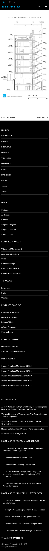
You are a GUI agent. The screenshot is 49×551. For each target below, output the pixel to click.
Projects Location (8, 229)
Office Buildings (8, 263)
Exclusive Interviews (10, 312)
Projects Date (7, 234)
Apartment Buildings (10, 254)
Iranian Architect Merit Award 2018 (16, 385)
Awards (4, 141)
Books (4, 180)
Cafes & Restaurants (10, 268)
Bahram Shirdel (7, 322)
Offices (4, 219)
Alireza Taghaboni (8, 327)
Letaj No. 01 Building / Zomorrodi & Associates (25, 510)
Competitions (7, 136)
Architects (5, 215)
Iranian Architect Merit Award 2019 (16, 380)
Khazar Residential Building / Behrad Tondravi (25, 17)
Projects (5, 130)
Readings (5, 152)
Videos (4, 186)
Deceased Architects (10, 346)
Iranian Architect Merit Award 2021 (16, 371)
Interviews (6, 147)
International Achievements (13, 351)
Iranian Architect (10, 6)
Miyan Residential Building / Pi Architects (22, 516)
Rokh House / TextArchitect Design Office (23, 523)
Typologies (6, 158)
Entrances (5, 288)
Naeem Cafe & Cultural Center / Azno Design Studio (23, 429)
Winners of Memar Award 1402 (18, 457)
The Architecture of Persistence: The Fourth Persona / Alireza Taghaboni (23, 449)
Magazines (6, 175)
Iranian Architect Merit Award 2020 (16, 376)
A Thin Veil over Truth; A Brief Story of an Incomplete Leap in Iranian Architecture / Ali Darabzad (24, 408)
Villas (3, 259)
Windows (5, 298)
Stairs (3, 293)
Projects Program (8, 224)
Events (4, 169)
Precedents (6, 164)
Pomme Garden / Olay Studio (13, 434)
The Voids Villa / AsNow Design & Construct (24, 530)
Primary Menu (45, 6)
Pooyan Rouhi (7, 332)
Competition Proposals (11, 273)
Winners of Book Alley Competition (20, 464)
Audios (4, 192)
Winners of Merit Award (11, 249)
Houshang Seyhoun (9, 317)
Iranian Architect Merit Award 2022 (16, 366)
